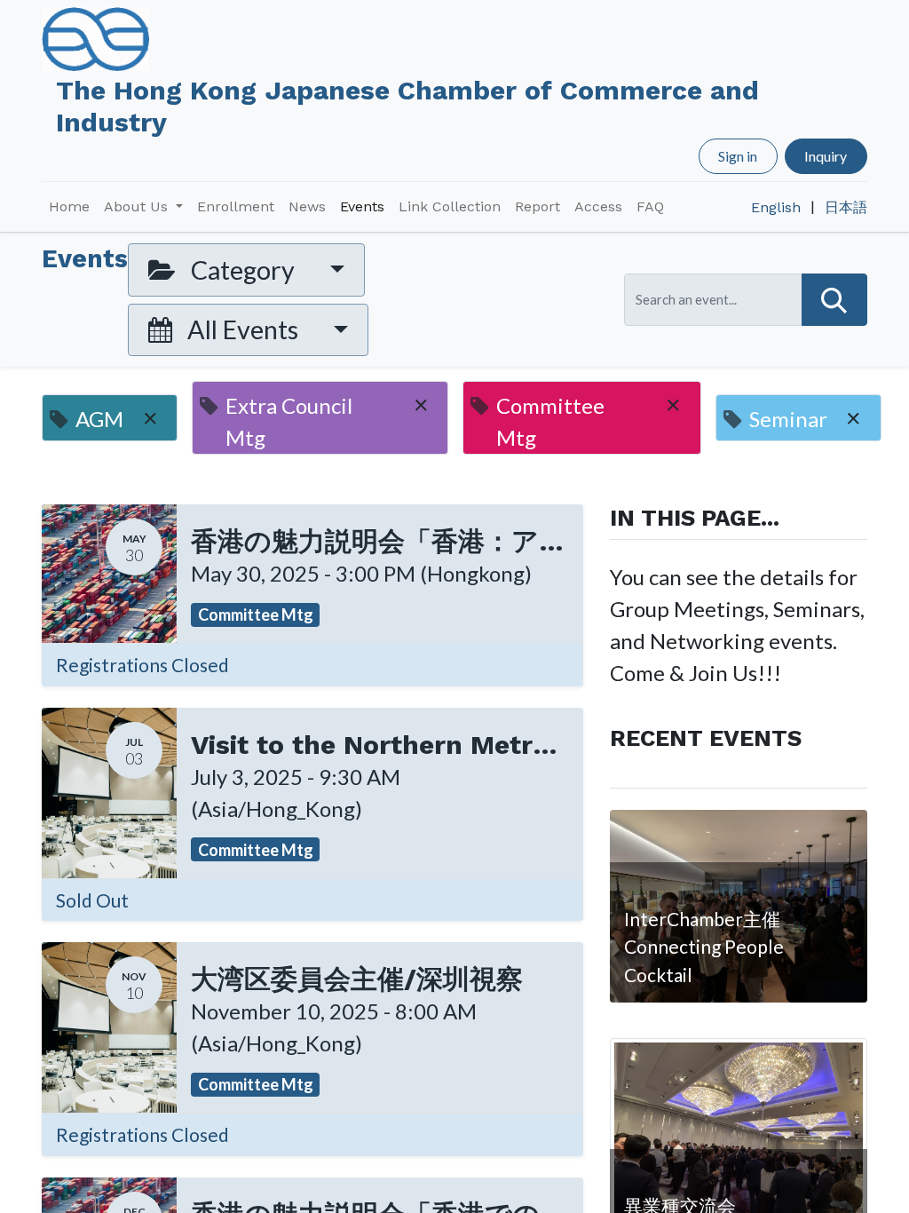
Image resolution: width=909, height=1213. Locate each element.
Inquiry (825, 155)
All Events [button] (243, 329)
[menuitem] (69, 207)
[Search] (834, 300)
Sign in (737, 155)
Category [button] (243, 270)
